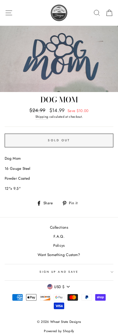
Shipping (42, 116)
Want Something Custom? (59, 254)
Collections (59, 227)
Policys (58, 245)
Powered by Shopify (59, 331)
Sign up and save (59, 272)
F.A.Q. (59, 236)
